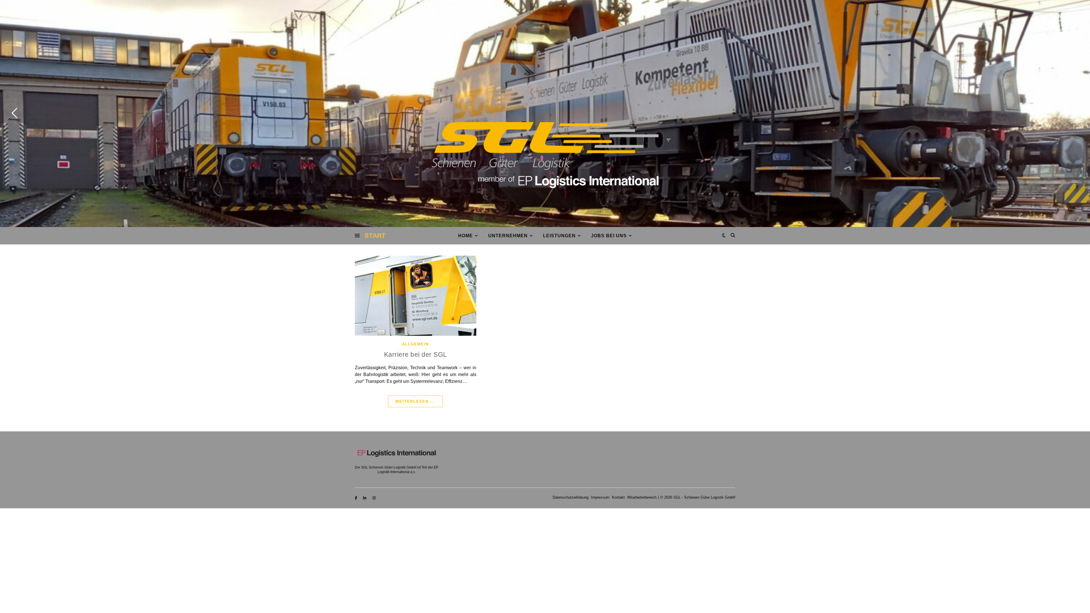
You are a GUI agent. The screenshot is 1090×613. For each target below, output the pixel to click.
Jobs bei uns (609, 235)
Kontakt (618, 497)
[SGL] (545, 155)
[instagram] (374, 498)
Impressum (600, 497)
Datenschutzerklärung (570, 497)
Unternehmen (508, 235)
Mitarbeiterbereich (642, 497)
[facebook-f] (356, 498)
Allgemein (415, 344)
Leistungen (559, 235)
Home (465, 235)
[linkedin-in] (365, 498)
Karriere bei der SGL (415, 354)
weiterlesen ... (415, 401)
